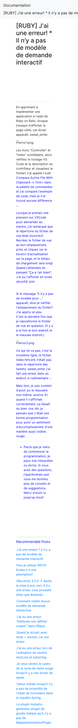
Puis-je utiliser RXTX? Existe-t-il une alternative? (31, 569)
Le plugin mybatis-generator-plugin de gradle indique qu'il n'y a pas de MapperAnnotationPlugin (33, 713)
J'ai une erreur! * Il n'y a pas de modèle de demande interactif (33, 554)
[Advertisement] (34, 84)
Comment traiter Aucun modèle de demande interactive (33, 605)
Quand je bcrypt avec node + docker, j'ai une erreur (32, 636)
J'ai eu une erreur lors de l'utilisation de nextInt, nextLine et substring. (34, 652)
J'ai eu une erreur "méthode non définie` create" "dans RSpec (32, 621)
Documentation (17, 5)
